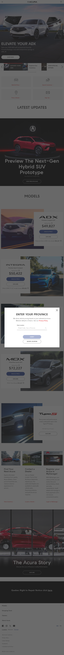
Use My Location (32, 341)
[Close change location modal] (57, 310)
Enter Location (20, 325)
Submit (32, 337)
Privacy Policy (43, 320)
